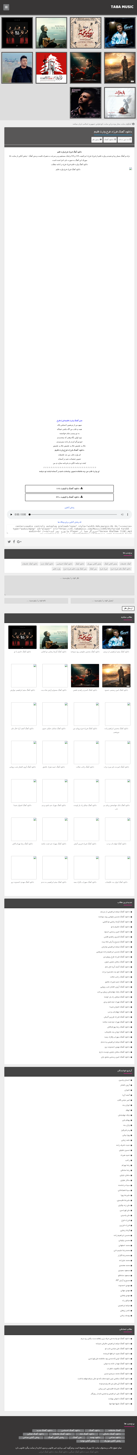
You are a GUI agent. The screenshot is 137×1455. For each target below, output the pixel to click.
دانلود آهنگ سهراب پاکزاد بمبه (117, 1037)
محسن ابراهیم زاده (122, 1235)
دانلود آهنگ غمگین (35, 1434)
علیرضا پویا (125, 1195)
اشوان (127, 1090)
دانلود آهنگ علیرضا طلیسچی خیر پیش (114, 1389)
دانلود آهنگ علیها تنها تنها (119, 1404)
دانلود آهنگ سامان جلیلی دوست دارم (114, 1052)
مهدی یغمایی (125, 1296)
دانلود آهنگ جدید (47, 564)
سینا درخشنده (124, 1185)
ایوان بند (126, 1105)
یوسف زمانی (125, 1316)
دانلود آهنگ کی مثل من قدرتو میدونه (114, 1384)
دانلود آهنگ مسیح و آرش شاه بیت (116, 942)
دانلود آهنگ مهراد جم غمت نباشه (116, 1022)
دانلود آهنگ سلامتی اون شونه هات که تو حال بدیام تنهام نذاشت (104, 1379)
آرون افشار (125, 1085)
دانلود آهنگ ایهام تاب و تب (119, 1012)
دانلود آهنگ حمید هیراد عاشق (117, 982)
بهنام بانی (126, 1120)
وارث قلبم (56, 569)
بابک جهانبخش (124, 1115)
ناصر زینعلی (125, 1311)
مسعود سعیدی (124, 1270)
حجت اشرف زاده (123, 1145)
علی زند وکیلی (124, 1205)
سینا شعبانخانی (124, 1190)
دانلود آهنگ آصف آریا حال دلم (117, 967)
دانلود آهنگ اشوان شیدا (119, 1007)
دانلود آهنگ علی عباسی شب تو (117, 1349)
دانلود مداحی (115, 1437)
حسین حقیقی (124, 1150)
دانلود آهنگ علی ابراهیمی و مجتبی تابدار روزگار (110, 1394)
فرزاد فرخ (69, 152)
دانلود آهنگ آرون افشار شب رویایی (115, 987)
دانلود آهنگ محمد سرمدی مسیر (117, 1374)
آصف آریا (126, 1095)
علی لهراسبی (125, 1210)
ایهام (128, 1110)
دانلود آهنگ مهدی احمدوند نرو (117, 1047)
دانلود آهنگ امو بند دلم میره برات (116, 972)
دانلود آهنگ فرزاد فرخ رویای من (116, 957)
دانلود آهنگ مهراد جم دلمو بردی (117, 1002)
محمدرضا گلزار (124, 1255)
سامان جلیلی (125, 1175)
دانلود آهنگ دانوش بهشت (119, 1399)
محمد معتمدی (124, 1265)
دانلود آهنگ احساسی (64, 564)
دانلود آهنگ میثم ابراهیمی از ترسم (115, 912)
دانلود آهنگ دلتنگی (112, 1434)
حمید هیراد (125, 1155)
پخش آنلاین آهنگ (110, 564)
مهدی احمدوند (124, 1286)
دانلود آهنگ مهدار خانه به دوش (117, 1364)
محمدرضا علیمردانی (122, 1250)
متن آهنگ (93, 569)
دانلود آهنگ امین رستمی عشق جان (115, 1057)
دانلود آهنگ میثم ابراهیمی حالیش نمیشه (113, 1344)
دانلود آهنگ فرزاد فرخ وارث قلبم (113, 131)
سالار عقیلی (125, 1180)
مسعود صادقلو (124, 1275)
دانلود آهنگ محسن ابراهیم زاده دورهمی (113, 952)
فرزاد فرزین (124, 1225)
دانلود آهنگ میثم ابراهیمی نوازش (116, 947)
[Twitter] (9, 542)
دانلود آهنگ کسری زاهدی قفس (117, 937)
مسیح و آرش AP (123, 1280)
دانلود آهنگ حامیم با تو (120, 927)
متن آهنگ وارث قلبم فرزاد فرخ (75, 569)
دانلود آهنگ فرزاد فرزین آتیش (117, 1017)
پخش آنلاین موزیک (94, 564)
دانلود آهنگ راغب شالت (120, 977)
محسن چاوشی (124, 1240)
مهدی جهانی (125, 1291)
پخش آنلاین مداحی (31, 1437)
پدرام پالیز (125, 1130)
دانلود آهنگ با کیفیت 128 (67, 489)
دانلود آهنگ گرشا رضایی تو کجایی (116, 922)
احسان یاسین (124, 1080)
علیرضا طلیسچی (123, 1200)
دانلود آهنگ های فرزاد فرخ (121, 569)
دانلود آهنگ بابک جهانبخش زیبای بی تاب (113, 992)
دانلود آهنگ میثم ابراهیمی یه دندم (115, 1042)
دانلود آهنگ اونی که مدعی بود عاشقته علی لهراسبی (109, 1359)
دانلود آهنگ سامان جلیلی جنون (117, 962)
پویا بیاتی (126, 1135)
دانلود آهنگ (108, 140)
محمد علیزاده (124, 1260)
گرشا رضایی (125, 1230)
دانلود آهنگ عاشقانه (29, 564)
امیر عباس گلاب (123, 1100)
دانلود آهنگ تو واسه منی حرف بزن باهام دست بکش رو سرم (105, 1339)
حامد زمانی (125, 1140)
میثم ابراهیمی (124, 1306)
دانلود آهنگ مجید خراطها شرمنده (116, 1354)
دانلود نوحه (95, 1437)
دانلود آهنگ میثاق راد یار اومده (117, 997)
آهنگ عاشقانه (125, 564)
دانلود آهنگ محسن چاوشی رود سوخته (114, 917)
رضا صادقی (125, 1170)
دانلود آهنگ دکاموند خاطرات (118, 1369)
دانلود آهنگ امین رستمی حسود (117, 932)
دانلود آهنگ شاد (87, 1434)
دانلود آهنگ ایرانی (46, 1452)
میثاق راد (126, 1301)
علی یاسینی (125, 1215)
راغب (127, 1160)
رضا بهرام (126, 1165)
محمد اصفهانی (124, 1245)
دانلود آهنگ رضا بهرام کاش (118, 1027)
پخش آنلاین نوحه (88, 1441)
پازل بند (126, 1125)
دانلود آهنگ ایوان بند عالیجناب (117, 1032)
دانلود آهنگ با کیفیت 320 (67, 497)
